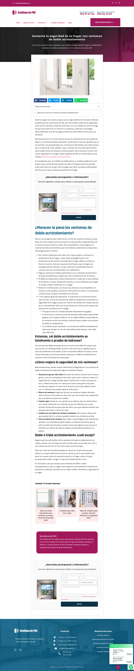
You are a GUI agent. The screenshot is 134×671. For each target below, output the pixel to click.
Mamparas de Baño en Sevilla (103, 643)
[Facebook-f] (112, 2)
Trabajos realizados (58, 23)
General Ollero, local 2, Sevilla (106, 12)
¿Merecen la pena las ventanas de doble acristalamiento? (58, 113)
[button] (40, 100)
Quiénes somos (28, 23)
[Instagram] (20, 649)
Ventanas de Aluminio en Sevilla (103, 639)
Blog (70, 23)
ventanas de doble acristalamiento (56, 156)
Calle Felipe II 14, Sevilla (87, 12)
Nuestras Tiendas (103, 651)
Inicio (18, 23)
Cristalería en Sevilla (103, 647)
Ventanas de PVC (103, 635)
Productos (41, 23)
